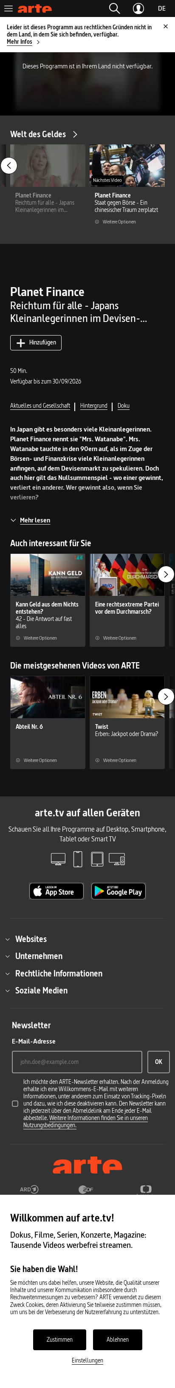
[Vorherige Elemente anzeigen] (8, 165)
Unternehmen (38, 956)
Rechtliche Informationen (58, 973)
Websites (31, 939)
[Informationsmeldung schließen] (165, 26)
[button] (115, 8)
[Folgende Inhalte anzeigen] (166, 574)
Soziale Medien (41, 990)
